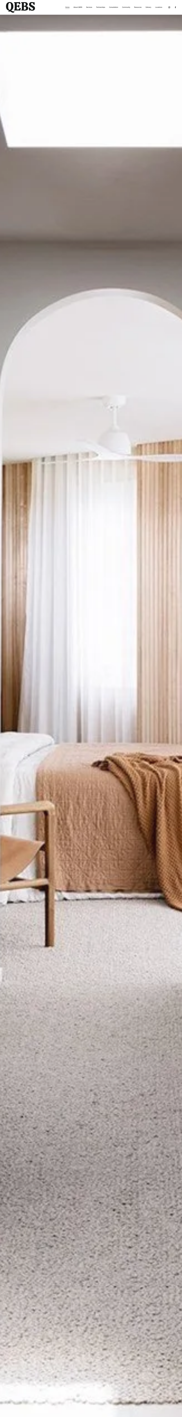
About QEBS (77, 7)
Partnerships (100, 7)
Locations (158, 7)
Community (126, 7)
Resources (138, 7)
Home (67, 7)
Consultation (113, 7)
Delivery (148, 7)
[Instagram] (169, 7)
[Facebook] (175, 7)
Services (89, 7)
